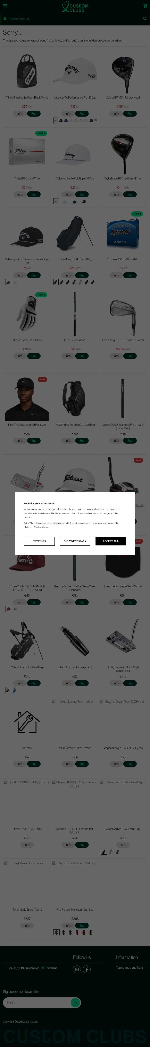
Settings (39, 541)
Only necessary (75, 541)
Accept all (111, 541)
